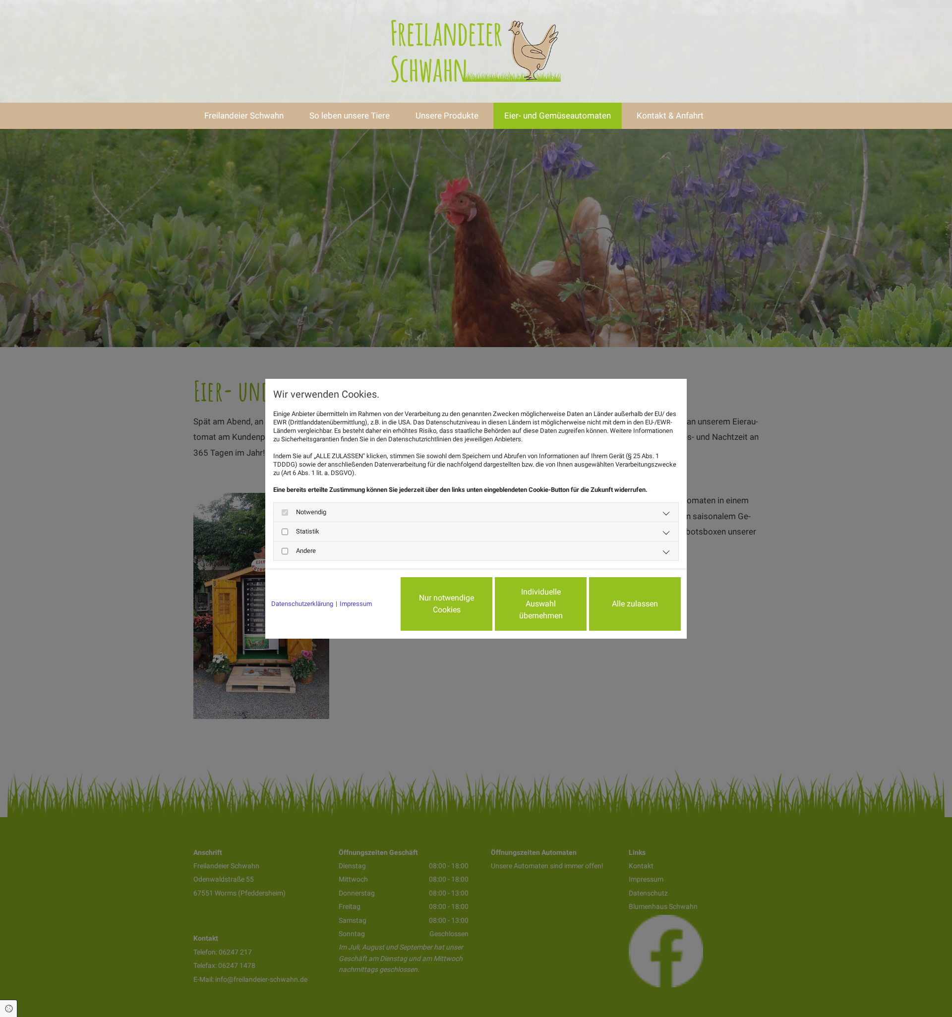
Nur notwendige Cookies (446, 603)
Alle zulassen (635, 603)
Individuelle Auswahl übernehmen (541, 603)
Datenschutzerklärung (302, 603)
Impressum (356, 603)
